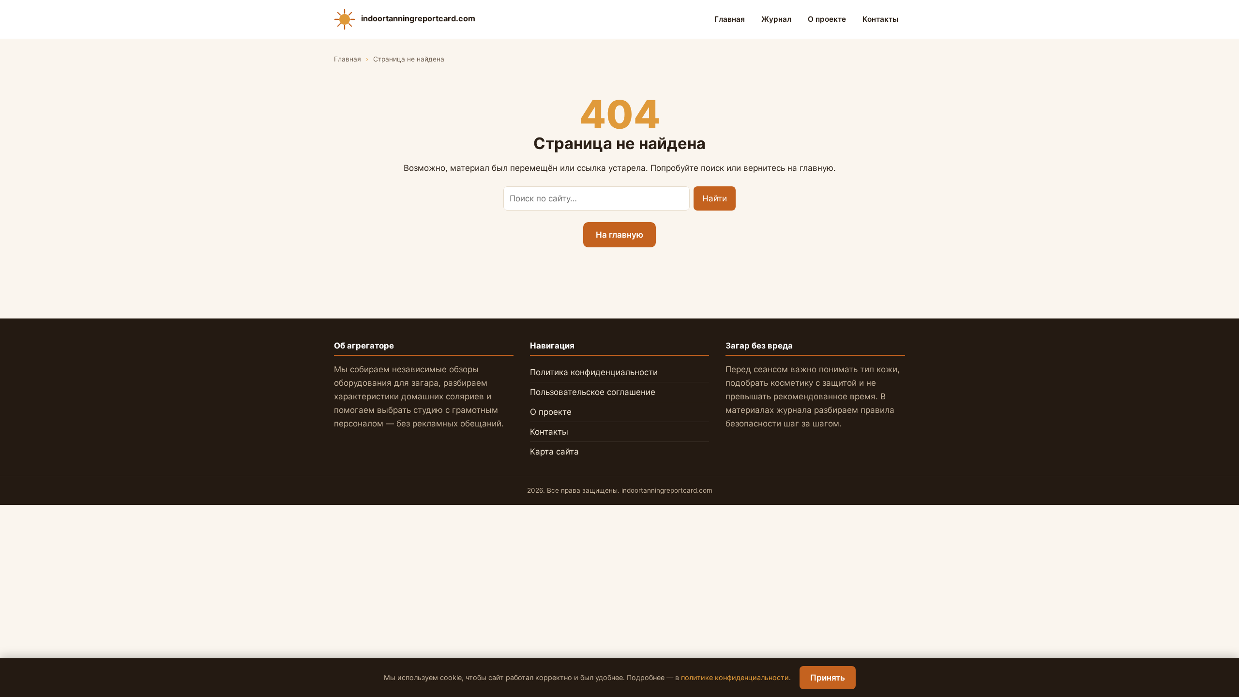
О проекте (827, 19)
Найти (714, 198)
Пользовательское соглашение (592, 392)
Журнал (776, 19)
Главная (729, 19)
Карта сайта (554, 451)
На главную (619, 235)
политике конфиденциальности (735, 677)
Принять (827, 677)
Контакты (880, 19)
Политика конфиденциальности (594, 372)
